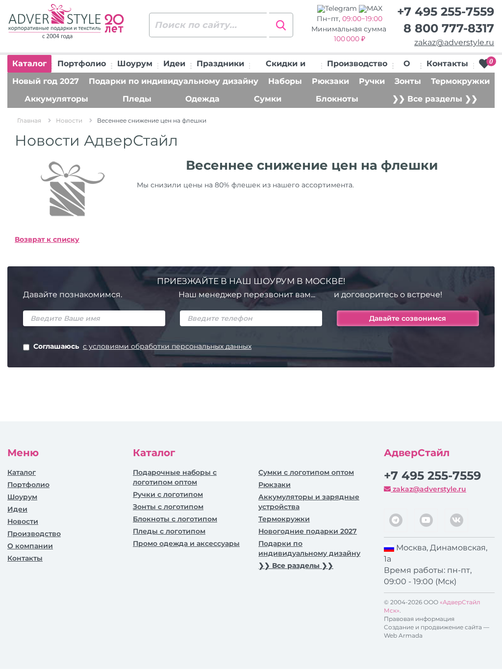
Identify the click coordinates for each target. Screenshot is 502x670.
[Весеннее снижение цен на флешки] (68, 190)
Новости (22, 521)
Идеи (174, 63)
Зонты (408, 81)
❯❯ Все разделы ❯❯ (434, 98)
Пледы (137, 98)
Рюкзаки (330, 81)
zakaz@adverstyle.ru (454, 42)
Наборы (285, 81)
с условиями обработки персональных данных (167, 346)
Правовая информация (419, 618)
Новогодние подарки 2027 (307, 531)
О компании (30, 545)
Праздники (220, 63)
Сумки (267, 98)
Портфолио (81, 63)
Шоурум (134, 63)
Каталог (29, 63)
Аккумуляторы (56, 98)
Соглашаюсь (142, 346)
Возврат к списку (47, 239)
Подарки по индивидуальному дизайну (173, 81)
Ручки (372, 81)
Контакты (447, 63)
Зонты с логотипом (168, 506)
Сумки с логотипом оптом (306, 472)
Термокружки (460, 81)
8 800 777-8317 (448, 28)
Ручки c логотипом (168, 494)
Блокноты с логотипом (175, 519)
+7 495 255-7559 (445, 11)
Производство (357, 63)
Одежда (202, 98)
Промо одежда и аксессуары (186, 543)
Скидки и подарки (285, 66)
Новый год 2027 (45, 81)
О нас (407, 66)
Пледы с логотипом (169, 531)
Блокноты (337, 98)
